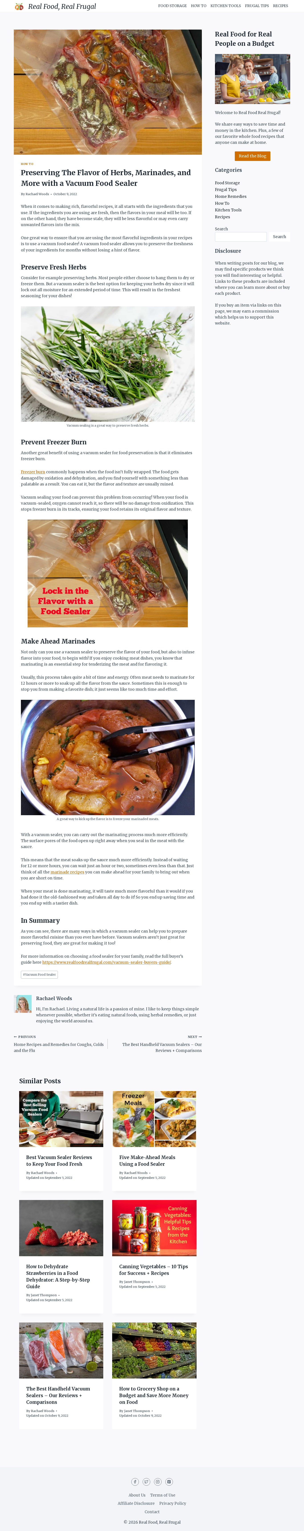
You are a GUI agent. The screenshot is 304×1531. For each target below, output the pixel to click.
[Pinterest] (169, 1482)
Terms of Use (162, 1495)
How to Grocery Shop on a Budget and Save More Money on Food (153, 1395)
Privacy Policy (172, 1503)
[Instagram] (158, 1482)
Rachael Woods (37, 194)
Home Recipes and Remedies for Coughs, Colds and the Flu (59, 1044)
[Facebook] (135, 1482)
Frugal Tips (257, 6)
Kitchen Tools (226, 6)
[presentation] (61, 1119)
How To (198, 6)
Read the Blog (252, 156)
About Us (137, 1495)
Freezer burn (33, 472)
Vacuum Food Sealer (39, 975)
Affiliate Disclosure (136, 1503)
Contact (152, 1511)
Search (221, 229)
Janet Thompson (44, 1295)
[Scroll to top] (292, 1524)
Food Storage (172, 6)
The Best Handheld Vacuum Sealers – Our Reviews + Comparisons (162, 1044)
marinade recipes (67, 872)
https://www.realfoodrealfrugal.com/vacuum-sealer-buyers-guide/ (106, 962)
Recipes (280, 6)
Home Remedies (231, 196)
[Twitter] (146, 1482)
